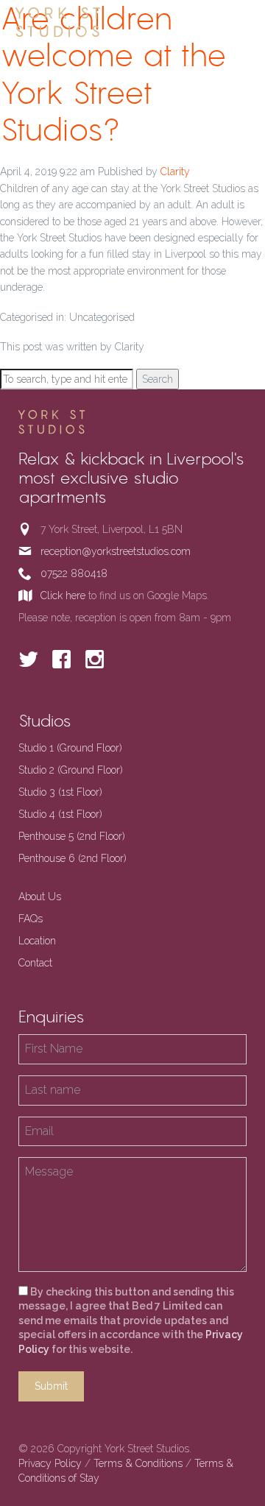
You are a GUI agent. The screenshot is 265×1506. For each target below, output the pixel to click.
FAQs (30, 919)
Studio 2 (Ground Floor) (70, 770)
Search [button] (157, 379)
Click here (62, 595)
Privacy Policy (50, 1463)
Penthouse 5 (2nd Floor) (71, 836)
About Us (39, 896)
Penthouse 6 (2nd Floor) (72, 858)
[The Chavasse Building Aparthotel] (81, 22)
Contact (35, 963)
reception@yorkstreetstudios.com (115, 551)
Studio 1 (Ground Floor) (70, 748)
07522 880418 (73, 573)
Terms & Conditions (138, 1463)
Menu (238, 21)
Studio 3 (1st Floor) (60, 792)
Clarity (175, 171)
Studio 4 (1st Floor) (60, 814)
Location (37, 941)
